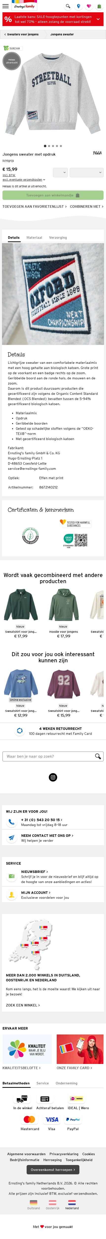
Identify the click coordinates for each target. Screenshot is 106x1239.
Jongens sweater (62, 34)
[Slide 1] (45, 146)
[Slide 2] (49, 146)
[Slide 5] (61, 146)
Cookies (88, 1154)
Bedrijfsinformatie (24, 1160)
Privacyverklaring (64, 1154)
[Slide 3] (53, 146)
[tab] (14, 238)
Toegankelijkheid (79, 1160)
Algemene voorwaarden (26, 1154)
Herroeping (52, 1160)
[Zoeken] (98, 756)
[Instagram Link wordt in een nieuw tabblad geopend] (53, 777)
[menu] (6, 6)
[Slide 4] (57, 146)
